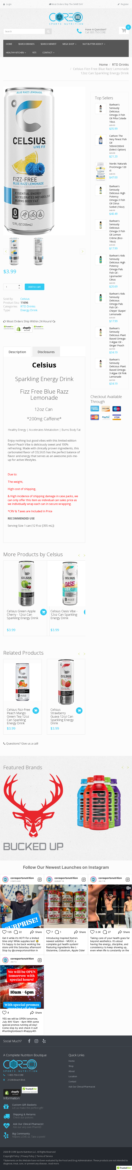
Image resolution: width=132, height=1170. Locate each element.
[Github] (44, 1041)
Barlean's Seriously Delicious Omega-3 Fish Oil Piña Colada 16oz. (117, 113)
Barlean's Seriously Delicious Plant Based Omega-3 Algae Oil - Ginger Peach (117, 337)
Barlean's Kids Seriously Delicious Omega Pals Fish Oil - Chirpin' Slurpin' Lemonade (117, 304)
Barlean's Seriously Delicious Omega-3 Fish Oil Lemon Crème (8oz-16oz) (117, 231)
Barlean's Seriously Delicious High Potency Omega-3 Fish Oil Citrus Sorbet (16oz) (117, 196)
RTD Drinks (120, 64)
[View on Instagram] (40, 879)
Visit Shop (33, 812)
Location (73, 1076)
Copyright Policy (11, 1156)
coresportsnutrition (22, 877)
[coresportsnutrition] (5, 879)
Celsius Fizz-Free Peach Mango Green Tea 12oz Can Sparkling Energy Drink (18, 716)
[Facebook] (29, 1041)
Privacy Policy (27, 1156)
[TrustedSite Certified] (8, 327)
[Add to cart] (43, 612)
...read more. (53, 1163)
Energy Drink (28, 310)
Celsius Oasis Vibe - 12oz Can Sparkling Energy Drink (64, 614)
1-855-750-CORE (15, 1075)
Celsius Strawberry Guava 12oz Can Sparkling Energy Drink (62, 716)
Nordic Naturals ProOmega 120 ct (118, 167)
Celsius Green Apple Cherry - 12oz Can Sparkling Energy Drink (22, 614)
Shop (71, 1066)
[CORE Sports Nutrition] (66, 17)
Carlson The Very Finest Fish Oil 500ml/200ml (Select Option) (118, 142)
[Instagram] (36, 1041)
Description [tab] (17, 352)
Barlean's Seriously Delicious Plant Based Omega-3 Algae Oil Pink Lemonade (117, 368)
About (72, 1071)
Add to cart (34, 286)
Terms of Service (45, 1156)
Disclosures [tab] (46, 352)
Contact (72, 1081)
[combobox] (27, 31)
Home (103, 64)
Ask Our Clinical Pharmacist (82, 1086)
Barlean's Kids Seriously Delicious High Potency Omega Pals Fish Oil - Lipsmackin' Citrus (117, 267)
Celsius (25, 299)
